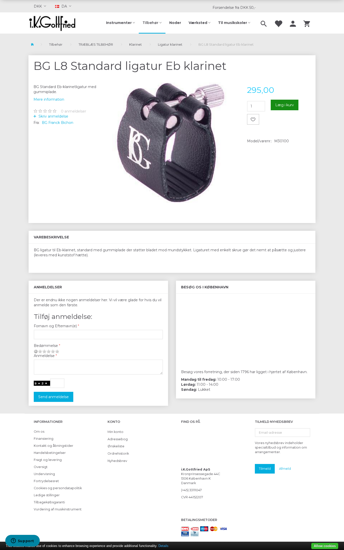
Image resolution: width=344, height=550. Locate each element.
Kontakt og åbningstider (53, 446)
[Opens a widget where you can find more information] (22, 541)
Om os (39, 431)
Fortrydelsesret (46, 481)
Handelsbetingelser (50, 453)
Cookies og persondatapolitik (58, 488)
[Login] (293, 23)
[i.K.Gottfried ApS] (54, 23)
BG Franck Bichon (57, 122)
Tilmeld (265, 468)
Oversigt (41, 467)
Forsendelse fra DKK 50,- (234, 7)
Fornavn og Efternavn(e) (55, 326)
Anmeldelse (44, 355)
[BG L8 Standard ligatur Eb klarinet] (172, 144)
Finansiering (43, 439)
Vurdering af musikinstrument (58, 509)
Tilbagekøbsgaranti (49, 502)
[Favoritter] (278, 23)
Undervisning (44, 474)
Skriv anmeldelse (53, 116)
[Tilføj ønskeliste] (253, 119)
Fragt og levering (48, 460)
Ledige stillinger (47, 495)
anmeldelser (73, 111)
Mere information (48, 99)
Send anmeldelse (53, 397)
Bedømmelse (46, 345)
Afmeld (285, 468)
